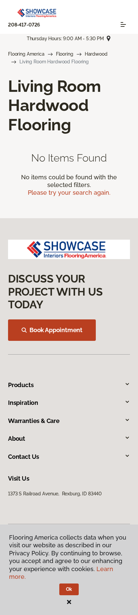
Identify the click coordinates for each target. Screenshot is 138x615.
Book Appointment (55, 329)
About (16, 438)
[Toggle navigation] (123, 24)
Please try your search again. (69, 192)
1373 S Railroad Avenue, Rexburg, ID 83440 (55, 493)
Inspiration (23, 402)
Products (21, 384)
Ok (69, 589)
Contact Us (23, 456)
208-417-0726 (24, 24)
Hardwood (96, 54)
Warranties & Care (34, 420)
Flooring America (26, 54)
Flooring (64, 54)
